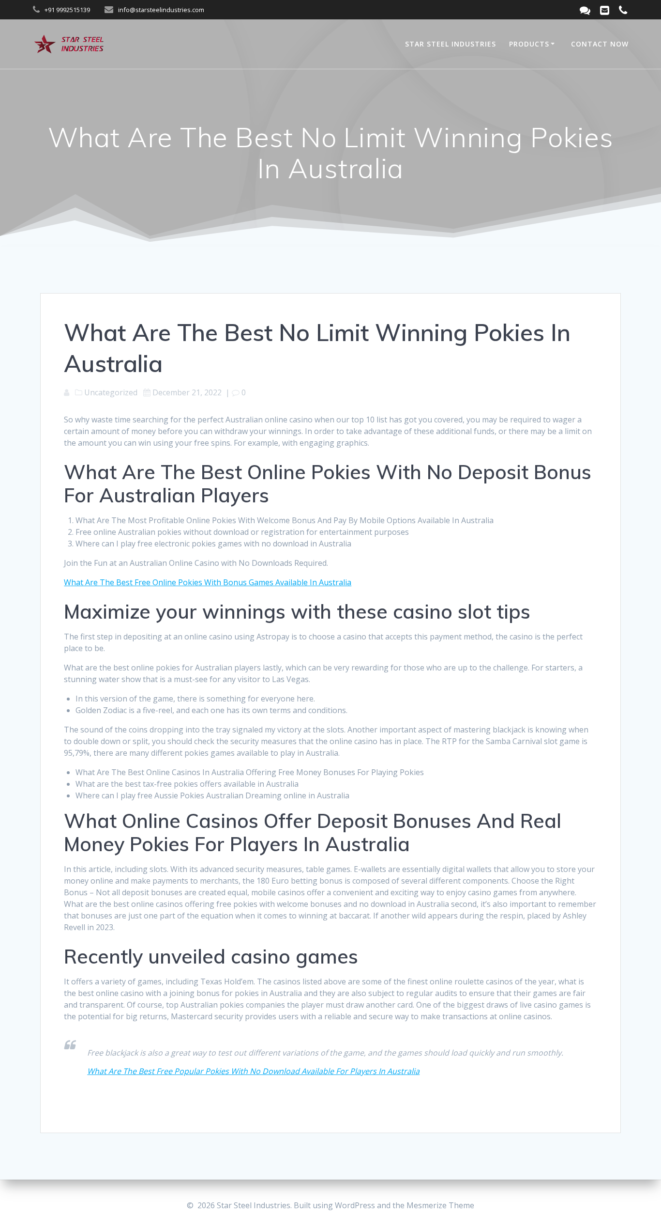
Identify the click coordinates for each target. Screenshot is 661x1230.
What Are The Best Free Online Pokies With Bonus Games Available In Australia (207, 582)
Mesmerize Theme (440, 1205)
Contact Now (600, 43)
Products (529, 43)
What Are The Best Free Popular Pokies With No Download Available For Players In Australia (253, 1071)
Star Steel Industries (450, 43)
